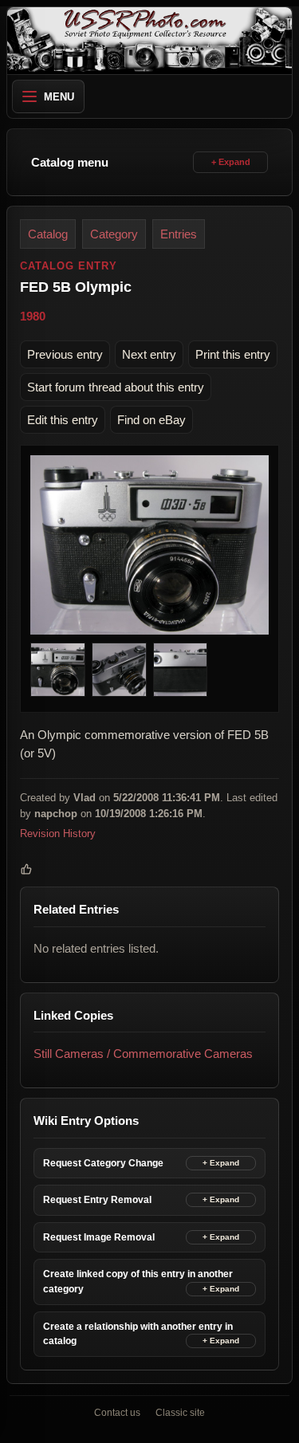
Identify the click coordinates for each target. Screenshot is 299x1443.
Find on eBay (151, 420)
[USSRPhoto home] (149, 40)
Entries (178, 234)
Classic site (180, 1412)
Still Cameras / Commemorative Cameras (143, 1053)
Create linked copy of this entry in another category (138, 1282)
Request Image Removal (99, 1237)
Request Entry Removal (97, 1199)
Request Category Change (103, 1163)
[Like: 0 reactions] (26, 869)
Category (114, 234)
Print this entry (232, 354)
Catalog (48, 234)
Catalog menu (69, 162)
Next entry (149, 354)
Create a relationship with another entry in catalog (138, 1334)
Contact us (117, 1412)
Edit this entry (62, 420)
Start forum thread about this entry (115, 387)
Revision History (58, 833)
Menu (59, 97)
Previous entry (65, 354)
